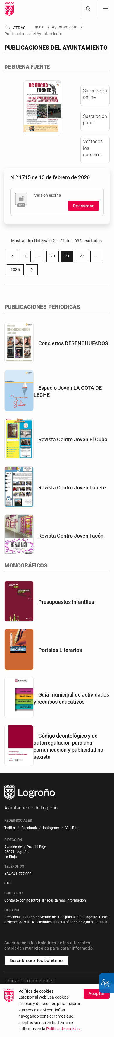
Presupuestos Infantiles (66, 602)
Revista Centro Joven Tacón (70, 536)
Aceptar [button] (97, 993)
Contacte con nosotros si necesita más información (45, 900)
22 (84, 257)
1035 (17, 270)
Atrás (14, 28)
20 (54, 257)
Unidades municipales (29, 981)
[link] (88, 9)
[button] (38, 256)
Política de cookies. (63, 1028)
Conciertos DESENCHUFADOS (73, 343)
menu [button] (105, 8)
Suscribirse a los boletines (36, 960)
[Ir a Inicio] (9, 9)
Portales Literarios (60, 650)
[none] (105, 9)
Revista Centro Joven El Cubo (72, 439)
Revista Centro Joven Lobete (72, 487)
